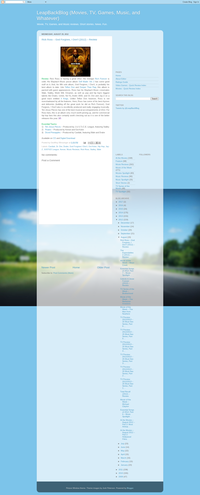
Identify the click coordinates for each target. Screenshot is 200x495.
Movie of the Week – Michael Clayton (125, 403)
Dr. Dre (59, 146)
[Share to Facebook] (97, 143)
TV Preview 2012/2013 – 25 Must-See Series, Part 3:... (126, 358)
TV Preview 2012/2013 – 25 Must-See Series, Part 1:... (126, 383)
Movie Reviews (122, 164)
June (123, 447)
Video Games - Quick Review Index (131, 85)
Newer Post (48, 267)
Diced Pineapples (53, 132)
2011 (121, 470)
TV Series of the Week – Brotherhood (127, 291)
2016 (121, 205)
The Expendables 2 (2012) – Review (126, 253)
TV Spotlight (121, 192)
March (124, 458)
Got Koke (93, 146)
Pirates (48, 130)
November (125, 226)
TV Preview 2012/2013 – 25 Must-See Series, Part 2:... (126, 371)
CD (54, 138)
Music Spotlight (122, 180)
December (125, 223)
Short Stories (121, 183)
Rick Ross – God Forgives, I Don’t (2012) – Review (69, 39)
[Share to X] (94, 143)
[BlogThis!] (91, 143)
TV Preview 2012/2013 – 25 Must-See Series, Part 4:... (126, 346)
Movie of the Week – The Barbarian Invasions (126, 300)
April (123, 454)
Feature (119, 161)
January (124, 465)
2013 (121, 216)
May (123, 451)
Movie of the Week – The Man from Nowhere (126, 310)
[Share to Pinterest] (99, 143)
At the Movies (121, 158)
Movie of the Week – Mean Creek (127, 263)
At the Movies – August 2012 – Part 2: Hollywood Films (127, 434)
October (124, 230)
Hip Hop (101, 146)
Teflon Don (70, 87)
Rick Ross (85, 149)
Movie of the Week (124, 168)
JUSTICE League (51, 149)
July (123, 444)
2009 (121, 477)
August (124, 237)
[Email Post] (84, 143)
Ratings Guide (122, 82)
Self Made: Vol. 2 (86, 82)
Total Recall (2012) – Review (125, 394)
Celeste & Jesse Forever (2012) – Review (127, 282)
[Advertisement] (75, 245)
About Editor (121, 79)
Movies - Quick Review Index (128, 89)
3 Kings (64, 99)
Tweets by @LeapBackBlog (127, 108)
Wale (99, 149)
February (125, 461)
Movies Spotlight (123, 173)
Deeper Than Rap (88, 87)
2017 (121, 202)
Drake (66, 146)
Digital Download (67, 138)
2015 (121, 209)
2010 (121, 473)
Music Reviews (73, 149)
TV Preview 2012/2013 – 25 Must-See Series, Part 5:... (126, 334)
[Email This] (89, 143)
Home (76, 267)
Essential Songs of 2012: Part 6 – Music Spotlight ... (127, 413)
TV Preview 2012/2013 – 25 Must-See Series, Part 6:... (126, 321)
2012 (121, 220)
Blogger (130, 488)
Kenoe (63, 149)
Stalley (93, 149)
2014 (121, 213)
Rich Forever (101, 79)
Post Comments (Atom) (63, 273)
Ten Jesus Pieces (53, 127)
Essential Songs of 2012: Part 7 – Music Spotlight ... (127, 272)
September (126, 234)
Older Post (103, 267)
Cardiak (51, 146)
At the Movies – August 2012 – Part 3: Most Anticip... (127, 423)
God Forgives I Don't (78, 146)
